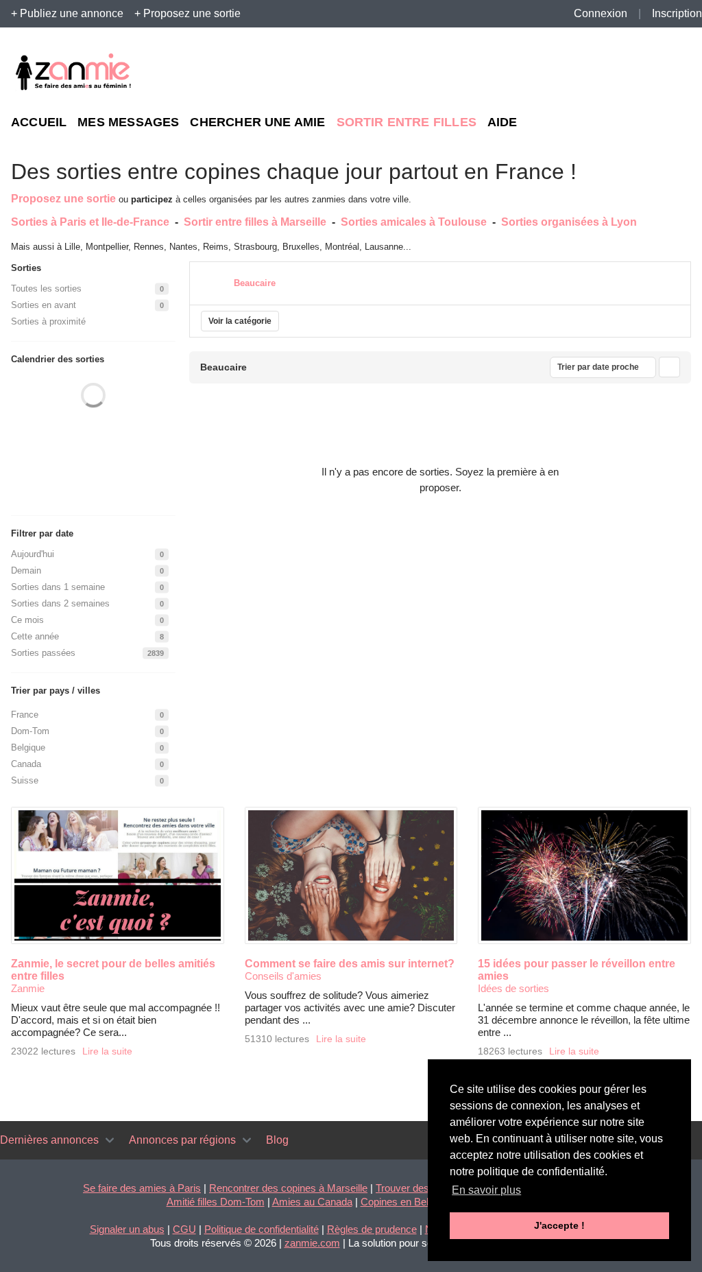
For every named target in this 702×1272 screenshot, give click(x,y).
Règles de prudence (372, 1229)
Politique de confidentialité (261, 1229)
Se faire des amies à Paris (142, 1188)
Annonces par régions (182, 1140)
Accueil (38, 122)
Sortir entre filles (406, 122)
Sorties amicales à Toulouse (414, 222)
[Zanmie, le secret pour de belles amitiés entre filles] (117, 875)
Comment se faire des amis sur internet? (350, 963)
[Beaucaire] (214, 281)
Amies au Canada (312, 1202)
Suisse (24, 780)
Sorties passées (43, 653)
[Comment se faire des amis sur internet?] (351, 875)
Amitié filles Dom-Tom (216, 1202)
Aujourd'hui (32, 554)
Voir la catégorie (239, 321)
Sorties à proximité (48, 321)
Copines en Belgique (406, 1202)
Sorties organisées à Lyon (569, 222)
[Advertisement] (565, 72)
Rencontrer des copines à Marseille (288, 1188)
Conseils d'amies (283, 976)
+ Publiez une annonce (67, 13)
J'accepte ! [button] (559, 1225)
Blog (277, 1140)
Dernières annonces (49, 1140)
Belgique (28, 747)
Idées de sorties (513, 988)
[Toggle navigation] (109, 1140)
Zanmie (28, 988)
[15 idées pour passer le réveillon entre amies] (584, 875)
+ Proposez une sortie (187, 13)
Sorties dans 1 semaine (58, 587)
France (24, 714)
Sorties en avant (43, 305)
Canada (26, 764)
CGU (184, 1229)
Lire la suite (107, 1051)
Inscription (677, 13)
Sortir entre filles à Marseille (255, 222)
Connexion (600, 13)
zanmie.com (312, 1243)
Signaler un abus (127, 1229)
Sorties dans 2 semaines (60, 603)
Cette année (35, 636)
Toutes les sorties (46, 288)
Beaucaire (255, 283)
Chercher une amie (257, 122)
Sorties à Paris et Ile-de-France (90, 222)
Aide (502, 122)
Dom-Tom (30, 731)
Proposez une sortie (63, 198)
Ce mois (27, 620)
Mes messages (128, 122)
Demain (26, 570)
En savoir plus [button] (486, 1190)
